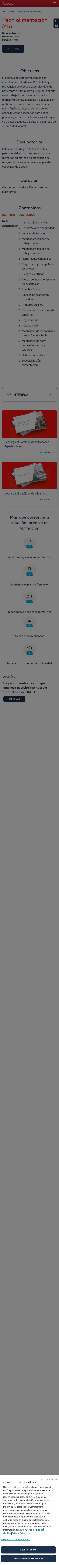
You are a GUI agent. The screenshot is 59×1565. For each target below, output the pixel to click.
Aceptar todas (28, 1550)
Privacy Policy (19, 1533)
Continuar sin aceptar (49, 1479)
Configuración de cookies (15, 1540)
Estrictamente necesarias (28, 1558)
